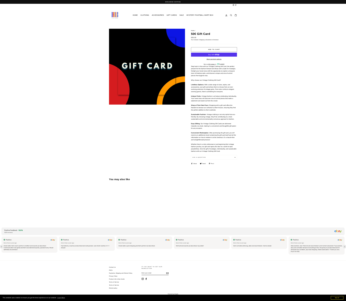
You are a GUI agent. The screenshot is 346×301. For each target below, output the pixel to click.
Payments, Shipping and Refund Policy (120, 273)
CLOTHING (144, 15)
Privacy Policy (113, 276)
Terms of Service (114, 282)
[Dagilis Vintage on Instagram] (143, 279)
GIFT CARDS (172, 15)
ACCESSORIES (158, 15)
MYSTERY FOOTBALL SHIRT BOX (200, 15)
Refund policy (113, 288)
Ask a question (199, 157)
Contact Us (112, 267)
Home (193, 30)
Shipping (202, 39)
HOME (135, 15)
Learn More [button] (61, 297)
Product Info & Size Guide (117, 279)
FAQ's (111, 270)
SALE (181, 15)
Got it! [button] (337, 297)
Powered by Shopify (173, 294)
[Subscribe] (167, 273)
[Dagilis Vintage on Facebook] (146, 279)
